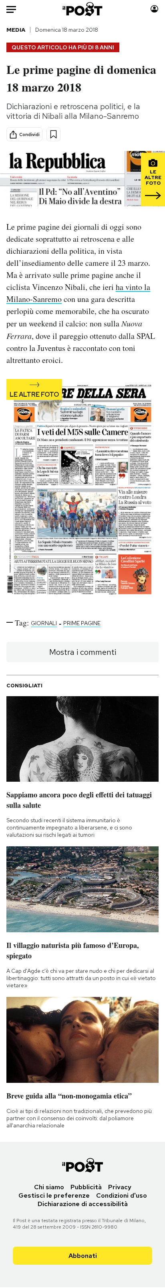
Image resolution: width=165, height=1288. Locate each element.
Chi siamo (49, 1187)
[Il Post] (83, 9)
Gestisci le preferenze (54, 1195)
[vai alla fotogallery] (82, 491)
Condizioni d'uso (121, 1195)
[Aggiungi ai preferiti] (53, 134)
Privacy (119, 1187)
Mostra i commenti (82, 652)
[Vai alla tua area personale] (154, 9)
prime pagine (82, 623)
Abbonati (82, 1255)
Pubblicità (86, 1187)
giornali (44, 623)
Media (15, 29)
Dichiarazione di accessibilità (83, 1204)
